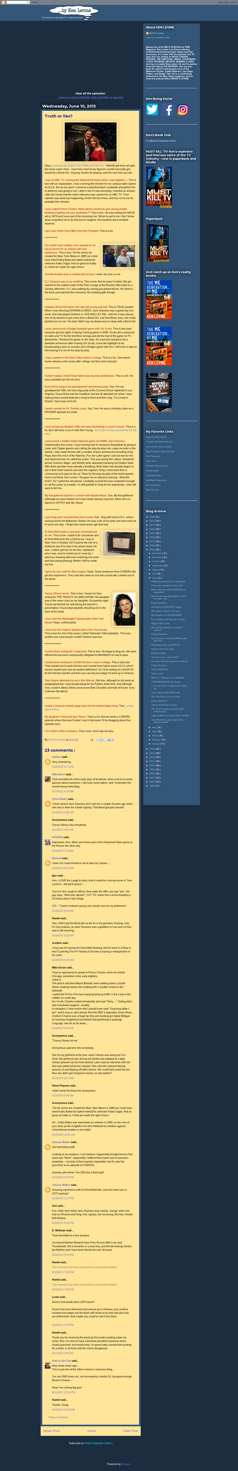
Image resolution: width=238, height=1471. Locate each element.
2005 (152, 786)
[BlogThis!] (101, 740)
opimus (57, 757)
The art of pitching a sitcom (164, 705)
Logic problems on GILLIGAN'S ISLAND (170, 715)
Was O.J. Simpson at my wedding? (167, 677)
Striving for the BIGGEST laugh (166, 607)
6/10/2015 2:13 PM (63, 1177)
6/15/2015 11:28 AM (63, 1409)
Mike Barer (59, 774)
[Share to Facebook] (109, 740)
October (156, 561)
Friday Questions (159, 603)
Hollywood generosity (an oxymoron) (168, 581)
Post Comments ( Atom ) (98, 1443)
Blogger (125, 1464)
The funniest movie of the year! (166, 611)
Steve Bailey (60, 799)
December (157, 553)
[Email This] (98, 740)
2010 (152, 765)
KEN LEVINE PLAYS (156, 437)
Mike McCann (152, 490)
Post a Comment (58, 1417)
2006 (152, 782)
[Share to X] (105, 740)
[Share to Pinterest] (112, 740)
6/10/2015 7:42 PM (63, 1325)
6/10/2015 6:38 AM (63, 812)
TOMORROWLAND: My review (165, 682)
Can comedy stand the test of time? (168, 619)
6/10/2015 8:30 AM (63, 911)
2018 (152, 537)
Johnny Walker (61, 1142)
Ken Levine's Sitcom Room (158, 447)
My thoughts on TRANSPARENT (166, 615)
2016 (152, 545)
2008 (152, 773)
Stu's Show (151, 461)
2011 (152, 761)
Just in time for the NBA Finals (165, 692)
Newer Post (51, 1431)
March (155, 735)
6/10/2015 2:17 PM (63, 1198)
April (154, 731)
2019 (152, 533)
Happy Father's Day (160, 623)
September (157, 565)
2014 (152, 749)
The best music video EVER (164, 657)
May (154, 727)
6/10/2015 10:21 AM (63, 1134)
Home (91, 1431)
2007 (152, 778)
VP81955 (57, 837)
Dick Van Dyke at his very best (165, 696)
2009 (152, 769)
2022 (152, 521)
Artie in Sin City (62, 1360)
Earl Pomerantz (153, 456)
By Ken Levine (156, 33)
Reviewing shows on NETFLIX (165, 645)
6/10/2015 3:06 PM (63, 1223)
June (154, 578)
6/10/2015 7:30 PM (63, 1289)
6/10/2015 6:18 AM (63, 791)
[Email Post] (91, 739)
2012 (152, 757)
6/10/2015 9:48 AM (63, 1095)
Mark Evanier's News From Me (160, 451)
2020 (152, 529)
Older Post (130, 1431)
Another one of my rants (162, 649)
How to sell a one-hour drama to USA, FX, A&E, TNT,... (169, 597)
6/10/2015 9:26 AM (63, 960)
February (156, 739)
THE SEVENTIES (159, 669)
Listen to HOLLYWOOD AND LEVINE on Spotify (90, 97)
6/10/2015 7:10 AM (63, 850)
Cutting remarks (158, 653)
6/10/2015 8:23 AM (63, 868)
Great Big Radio (153, 475)
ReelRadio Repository (156, 480)
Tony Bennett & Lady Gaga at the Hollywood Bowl (167, 721)
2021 (152, 525)
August (155, 569)
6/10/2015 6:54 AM (63, 829)
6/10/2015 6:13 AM (63, 766)
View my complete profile (158, 37)
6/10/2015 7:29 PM (63, 1272)
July (154, 573)
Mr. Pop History (153, 485)
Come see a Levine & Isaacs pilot (167, 585)
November (157, 557)
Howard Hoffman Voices (157, 466)
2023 (152, 517)
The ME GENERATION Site (159, 442)
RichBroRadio (152, 470)
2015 (152, 549)
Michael (57, 858)
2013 (152, 753)
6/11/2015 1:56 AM (62, 1353)
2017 (152, 541)
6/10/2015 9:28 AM (63, 1028)
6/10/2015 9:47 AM (63, 1078)
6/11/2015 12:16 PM (63, 1392)
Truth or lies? (157, 673)
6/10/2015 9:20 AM (63, 935)
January (156, 744)
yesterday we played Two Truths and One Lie (77, 165)
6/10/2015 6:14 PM (63, 1254)
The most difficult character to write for (169, 661)
